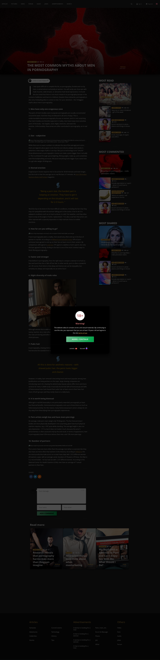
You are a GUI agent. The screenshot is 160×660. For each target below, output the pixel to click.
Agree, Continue (80, 339)
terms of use (82, 333)
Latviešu (72, 348)
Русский (82, 348)
